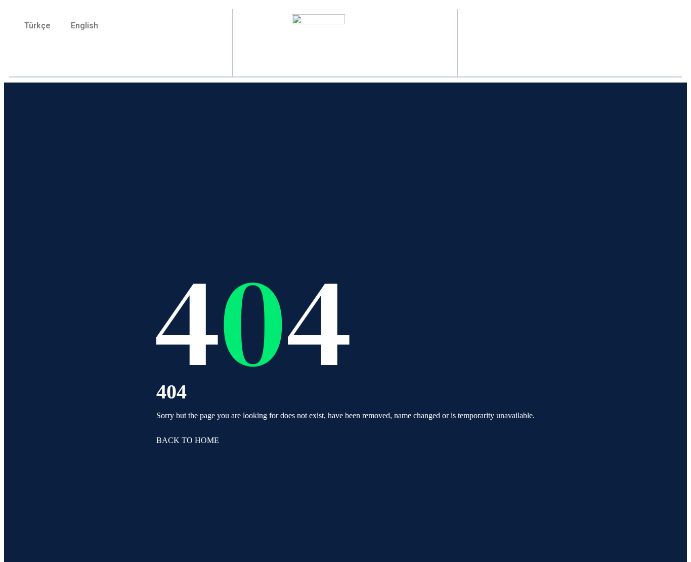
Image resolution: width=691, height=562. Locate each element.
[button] (570, 37)
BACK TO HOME (187, 440)
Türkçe (37, 25)
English (84, 25)
